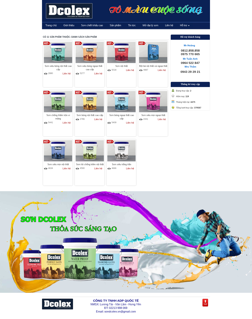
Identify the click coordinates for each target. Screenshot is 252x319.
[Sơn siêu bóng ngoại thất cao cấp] (90, 63)
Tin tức (132, 25)
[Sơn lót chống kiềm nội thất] (90, 161)
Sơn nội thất (121, 66)
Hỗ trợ (185, 25)
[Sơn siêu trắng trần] (121, 161)
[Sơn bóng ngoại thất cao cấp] (121, 112)
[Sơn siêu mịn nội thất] (58, 161)
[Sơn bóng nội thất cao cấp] (90, 112)
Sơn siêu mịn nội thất (58, 164)
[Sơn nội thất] (121, 63)
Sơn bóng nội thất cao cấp (90, 115)
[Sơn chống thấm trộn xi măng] (58, 112)
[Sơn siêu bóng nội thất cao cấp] (58, 63)
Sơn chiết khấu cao (92, 25)
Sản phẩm (115, 25)
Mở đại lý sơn (150, 25)
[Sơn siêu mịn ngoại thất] (153, 112)
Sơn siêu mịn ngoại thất (153, 115)
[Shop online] (57, 309)
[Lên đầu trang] (205, 306)
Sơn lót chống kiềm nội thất (90, 164)
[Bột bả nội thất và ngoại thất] (153, 63)
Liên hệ (169, 25)
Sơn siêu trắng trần (121, 164)
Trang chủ (51, 25)
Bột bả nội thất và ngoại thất (153, 66)
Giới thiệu (68, 25)
